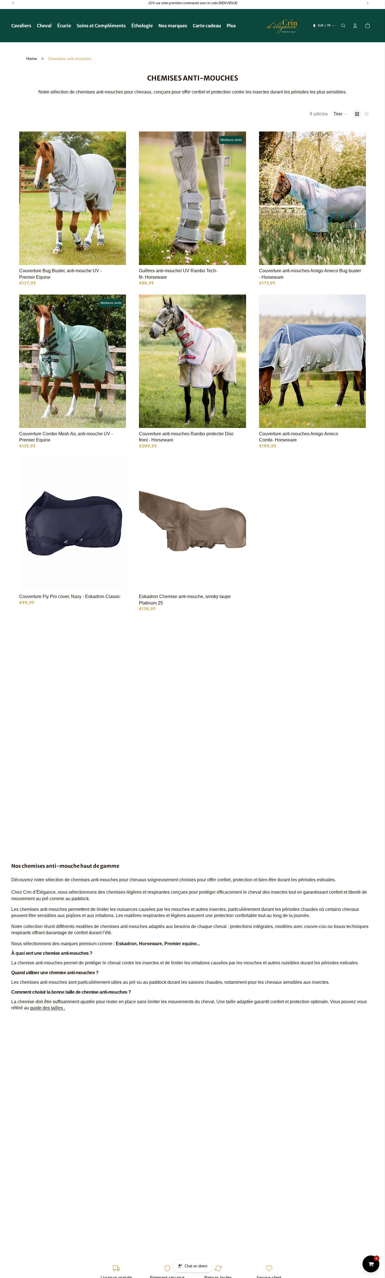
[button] (340, 114)
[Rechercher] (343, 25)
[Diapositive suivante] (117, 198)
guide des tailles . (47, 1007)
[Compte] (355, 25)
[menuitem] (231, 25)
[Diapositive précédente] (27, 198)
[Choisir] (117, 256)
